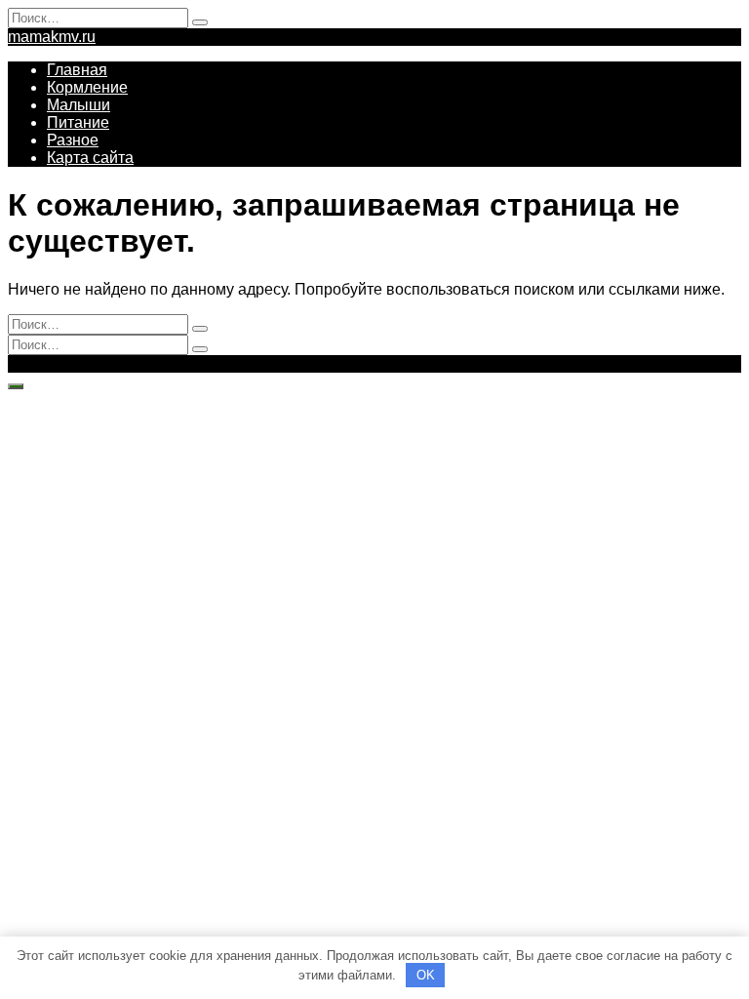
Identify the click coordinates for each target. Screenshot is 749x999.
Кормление (87, 87)
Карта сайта (90, 157)
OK (425, 975)
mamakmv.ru (52, 36)
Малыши (78, 105)
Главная (77, 69)
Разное (73, 140)
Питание (78, 122)
